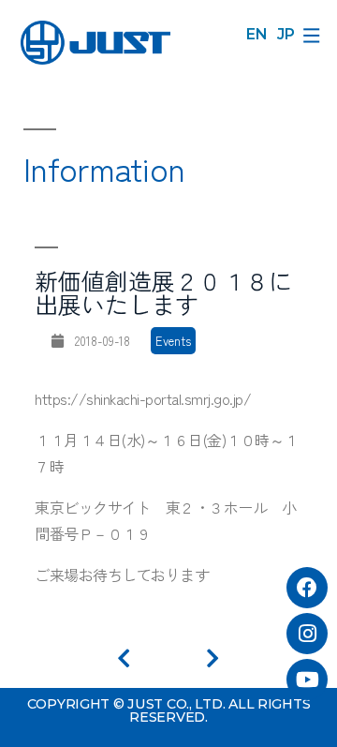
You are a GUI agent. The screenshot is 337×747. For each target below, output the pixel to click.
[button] (311, 35)
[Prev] (142, 658)
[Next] (212, 658)
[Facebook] (307, 587)
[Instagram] (307, 633)
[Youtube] (307, 679)
